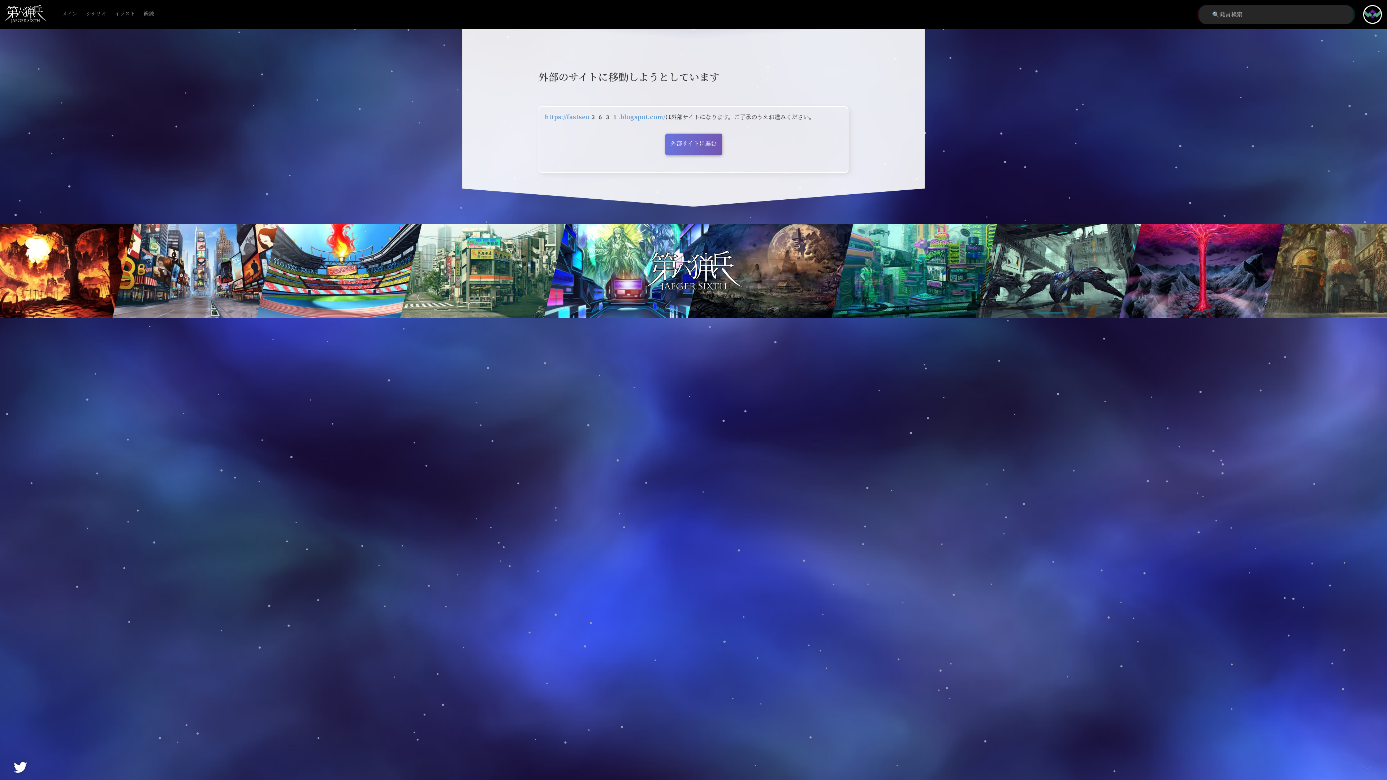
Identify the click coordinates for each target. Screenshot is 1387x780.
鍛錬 (149, 14)
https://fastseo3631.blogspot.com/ (605, 117)
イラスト (125, 14)
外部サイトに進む (694, 143)
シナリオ (96, 14)
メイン (69, 14)
